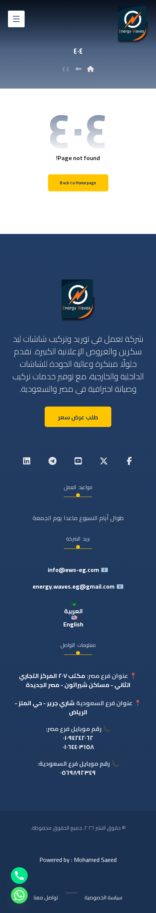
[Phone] (19, 875)
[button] (16, 19)
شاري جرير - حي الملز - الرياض (51, 707)
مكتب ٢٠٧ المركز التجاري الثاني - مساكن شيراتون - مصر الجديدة (75, 680)
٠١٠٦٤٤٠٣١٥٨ (78, 747)
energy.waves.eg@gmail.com (74, 586)
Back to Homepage (78, 183)
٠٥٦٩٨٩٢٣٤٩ (78, 772)
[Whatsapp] (19, 895)
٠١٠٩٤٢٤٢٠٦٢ (78, 737)
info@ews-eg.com (73, 569)
